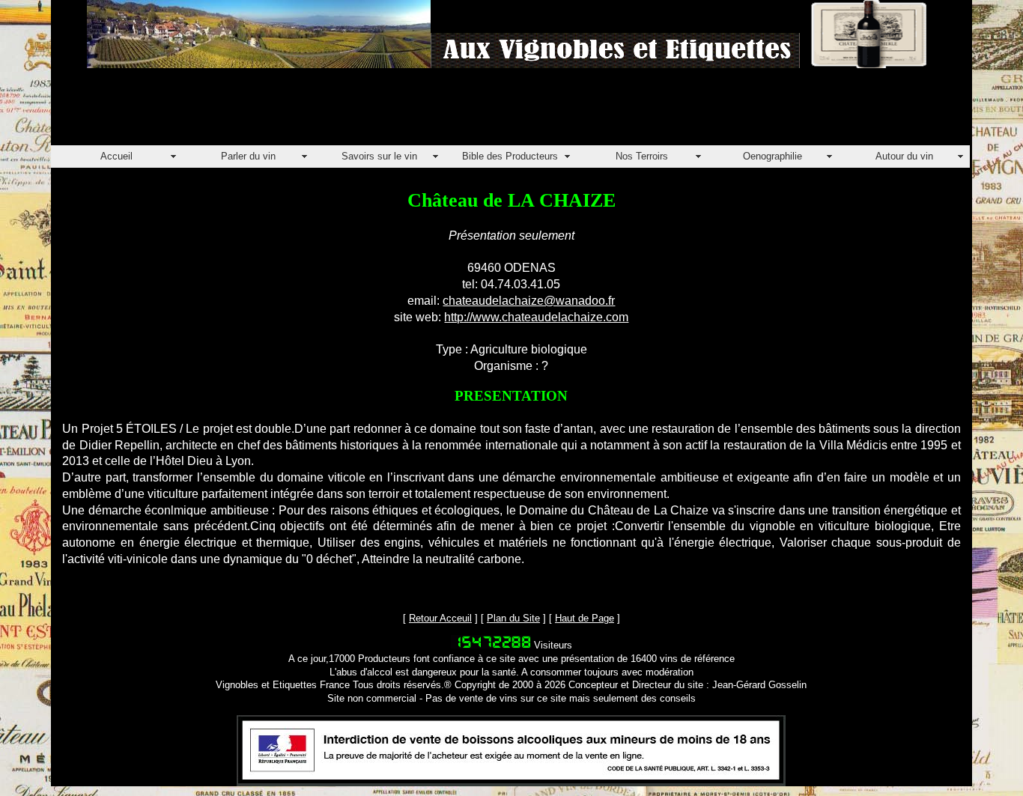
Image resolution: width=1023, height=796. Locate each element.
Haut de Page (584, 618)
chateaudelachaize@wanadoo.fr (529, 300)
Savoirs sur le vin (379, 156)
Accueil (116, 156)
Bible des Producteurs (510, 156)
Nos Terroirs (642, 156)
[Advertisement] (323, 111)
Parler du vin (248, 156)
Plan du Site (513, 618)
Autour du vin (904, 156)
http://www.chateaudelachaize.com (536, 317)
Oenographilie (772, 156)
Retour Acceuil (440, 618)
